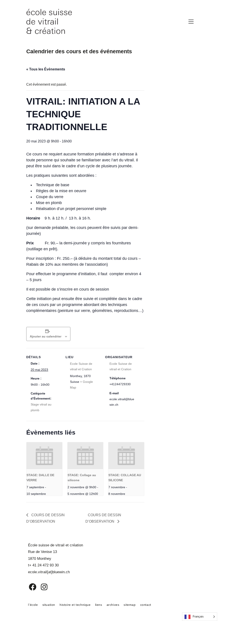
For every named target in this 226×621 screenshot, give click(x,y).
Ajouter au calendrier (45, 336)
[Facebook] (29, 587)
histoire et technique (75, 604)
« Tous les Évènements (45, 69)
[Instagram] (41, 587)
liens (98, 604)
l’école (33, 604)
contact (145, 604)
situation (48, 604)
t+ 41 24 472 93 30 (43, 565)
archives (113, 604)
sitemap (130, 604)
